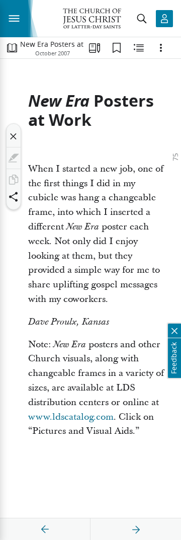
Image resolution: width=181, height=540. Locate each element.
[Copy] (13, 179)
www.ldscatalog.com (71, 417)
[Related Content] (139, 48)
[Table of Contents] (12, 48)
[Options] (161, 48)
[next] (136, 529)
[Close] (13, 136)
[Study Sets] (94, 48)
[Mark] (13, 158)
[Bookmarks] (117, 48)
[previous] (45, 529)
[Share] (13, 196)
